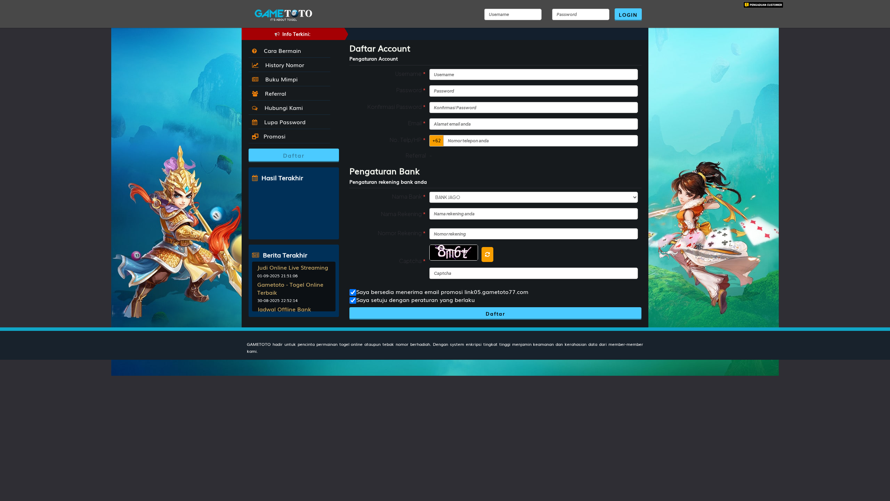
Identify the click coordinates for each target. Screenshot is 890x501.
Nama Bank (409, 196)
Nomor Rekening (402, 233)
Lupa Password (283, 122)
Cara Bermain (280, 50)
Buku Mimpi (280, 79)
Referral (273, 93)
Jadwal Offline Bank (284, 309)
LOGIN (628, 14)
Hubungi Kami (282, 107)
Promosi (273, 136)
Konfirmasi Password (396, 107)
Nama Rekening (403, 214)
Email (417, 123)
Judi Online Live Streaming (292, 267)
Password (411, 90)
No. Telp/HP (407, 140)
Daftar (495, 313)
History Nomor (283, 65)
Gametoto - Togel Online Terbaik (290, 288)
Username (410, 74)
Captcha (412, 261)
